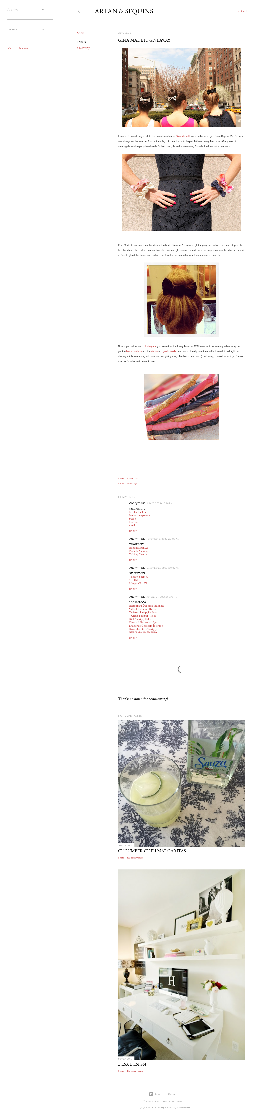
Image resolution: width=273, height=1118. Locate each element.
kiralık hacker (137, 512)
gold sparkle (169, 351)
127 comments (135, 1070)
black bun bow (134, 351)
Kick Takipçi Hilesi (140, 619)
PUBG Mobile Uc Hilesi (143, 632)
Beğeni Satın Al (138, 547)
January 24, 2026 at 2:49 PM (162, 596)
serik (132, 525)
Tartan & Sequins (122, 11)
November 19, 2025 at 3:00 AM (163, 538)
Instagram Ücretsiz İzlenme (146, 605)
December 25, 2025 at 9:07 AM (163, 567)
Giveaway (83, 48)
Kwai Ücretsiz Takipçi (143, 629)
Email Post (133, 478)
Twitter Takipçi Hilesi (143, 612)
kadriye (133, 522)
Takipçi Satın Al (138, 554)
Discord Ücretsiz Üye (143, 622)
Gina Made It (183, 136)
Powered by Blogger (166, 1094)
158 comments (135, 857)
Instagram (150, 346)
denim (154, 351)
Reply (132, 531)
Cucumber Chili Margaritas (152, 851)
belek (132, 518)
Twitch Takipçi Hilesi (142, 615)
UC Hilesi (135, 580)
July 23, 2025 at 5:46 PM (160, 503)
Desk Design (132, 1064)
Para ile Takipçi (138, 551)
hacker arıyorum (139, 515)
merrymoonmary (172, 1101)
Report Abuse (17, 48)
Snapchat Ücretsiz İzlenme (146, 625)
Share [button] (81, 33)
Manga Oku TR (138, 583)
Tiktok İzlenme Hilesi (142, 609)
